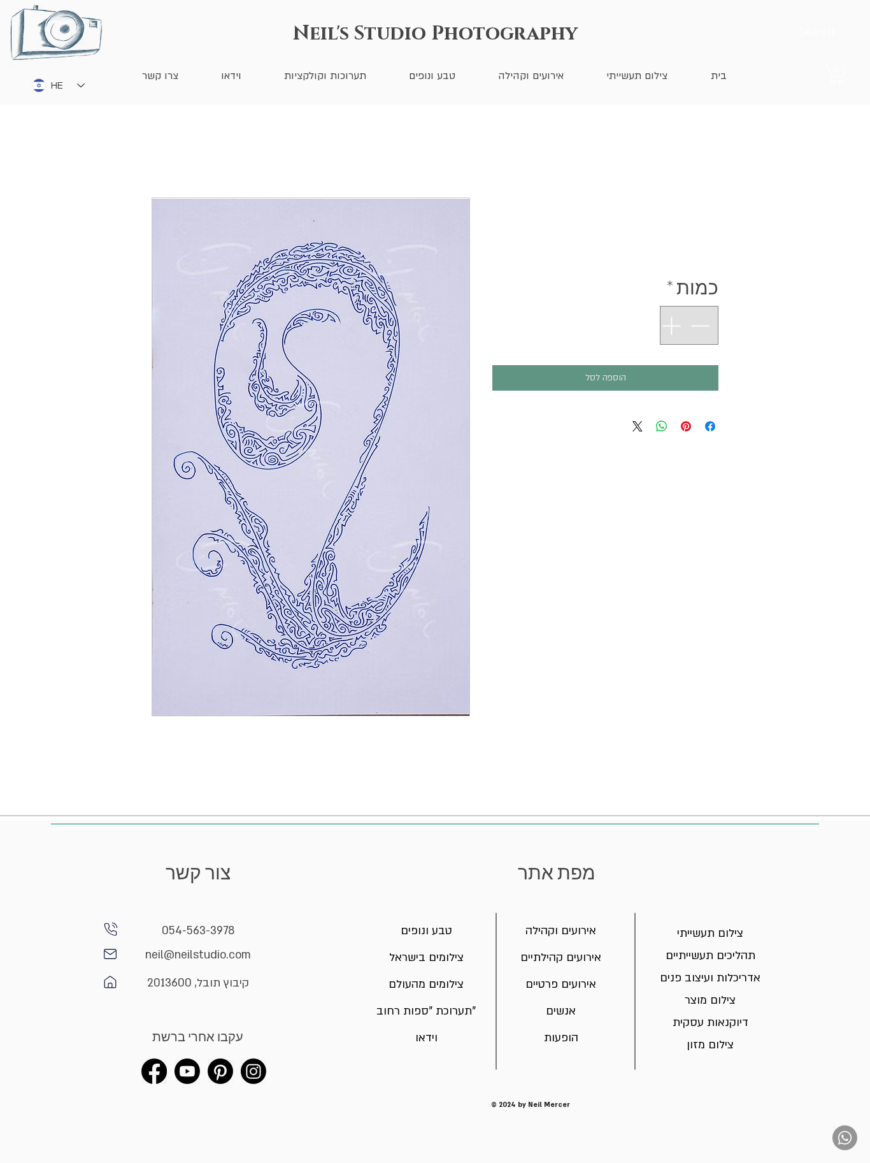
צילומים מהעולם (426, 984)
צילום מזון (710, 1044)
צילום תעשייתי (710, 933)
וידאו (426, 1037)
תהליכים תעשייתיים (710, 955)
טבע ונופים (426, 930)
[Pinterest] (220, 1071)
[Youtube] (187, 1071)
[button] (836, 74)
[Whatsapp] (844, 1137)
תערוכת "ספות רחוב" (426, 1011)
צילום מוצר (710, 1000)
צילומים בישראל (426, 957)
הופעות (561, 1037)
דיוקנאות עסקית (710, 1022)
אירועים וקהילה (560, 930)
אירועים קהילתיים (560, 957)
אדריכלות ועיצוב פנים (710, 978)
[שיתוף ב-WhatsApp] (661, 426)
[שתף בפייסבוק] (710, 426)
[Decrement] (701, 325)
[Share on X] (637, 426)
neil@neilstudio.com (198, 955)
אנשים (561, 1011)
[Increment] (669, 325)
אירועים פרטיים (560, 984)
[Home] (110, 954)
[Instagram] (253, 1071)
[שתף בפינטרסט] (686, 426)
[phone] (110, 929)
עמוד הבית (698, 151)
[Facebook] (154, 1071)
